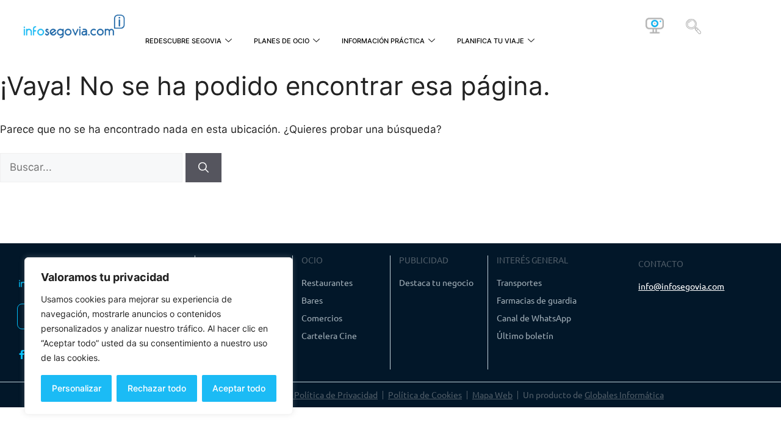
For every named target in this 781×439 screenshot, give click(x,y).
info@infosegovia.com (681, 285)
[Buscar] (203, 167)
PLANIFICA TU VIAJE (490, 41)
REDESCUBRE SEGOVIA (183, 41)
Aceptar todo (238, 388)
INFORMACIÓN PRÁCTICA (383, 41)
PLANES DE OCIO (281, 41)
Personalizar (76, 388)
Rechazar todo (157, 388)
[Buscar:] (92, 167)
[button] (693, 25)
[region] (158, 336)
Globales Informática (624, 394)
